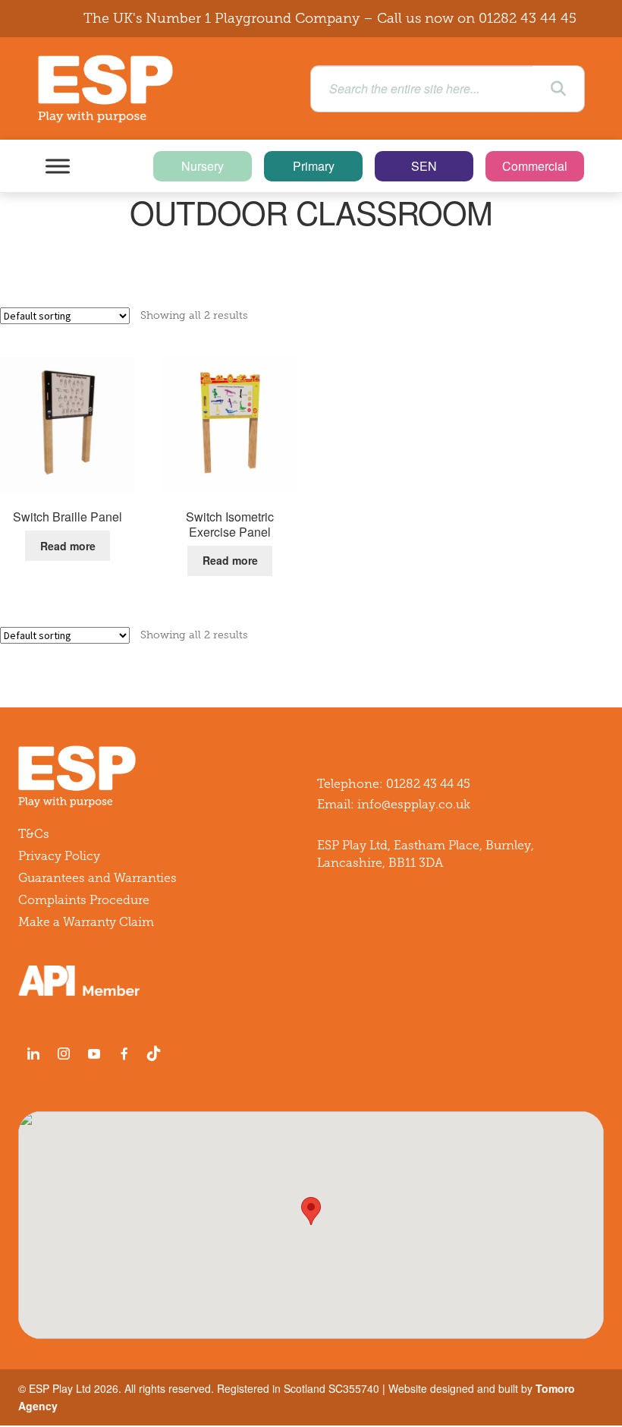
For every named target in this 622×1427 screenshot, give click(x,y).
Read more (68, 545)
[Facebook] (124, 1053)
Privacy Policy (59, 855)
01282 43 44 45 (527, 18)
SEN (424, 166)
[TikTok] (157, 1053)
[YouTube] (94, 1053)
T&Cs (33, 833)
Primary (314, 166)
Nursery (202, 166)
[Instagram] (64, 1053)
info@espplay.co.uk (413, 804)
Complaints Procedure (83, 899)
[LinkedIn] (33, 1053)
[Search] (558, 89)
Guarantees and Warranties (97, 877)
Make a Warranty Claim (86, 921)
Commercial (534, 166)
